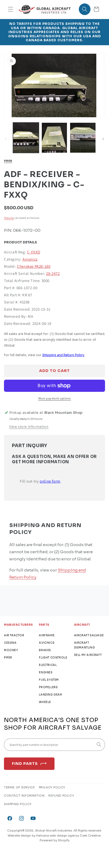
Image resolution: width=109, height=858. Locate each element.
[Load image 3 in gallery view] (83, 137)
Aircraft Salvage (89, 635)
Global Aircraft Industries (53, 830)
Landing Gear (50, 694)
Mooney (11, 650)
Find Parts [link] (25, 763)
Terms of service (19, 787)
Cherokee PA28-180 (33, 266)
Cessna (10, 642)
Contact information (24, 795)
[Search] (99, 744)
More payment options (54, 398)
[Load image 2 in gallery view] (54, 137)
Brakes (45, 650)
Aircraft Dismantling (84, 645)
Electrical (48, 665)
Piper (8, 161)
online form (50, 481)
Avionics (30, 259)
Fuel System (49, 680)
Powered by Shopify (55, 840)
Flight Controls (53, 657)
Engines (45, 672)
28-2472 (53, 273)
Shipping (8, 218)
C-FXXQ (33, 252)
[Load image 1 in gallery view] (26, 137)
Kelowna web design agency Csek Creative (68, 835)
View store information (28, 426)
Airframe (46, 635)
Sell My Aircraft (88, 655)
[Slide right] (103, 139)
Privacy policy (52, 787)
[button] (10, 9)
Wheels (45, 702)
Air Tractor (14, 635)
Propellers (48, 687)
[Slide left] (6, 139)
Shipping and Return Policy (63, 355)
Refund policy (61, 795)
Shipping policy (18, 804)
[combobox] (54, 745)
